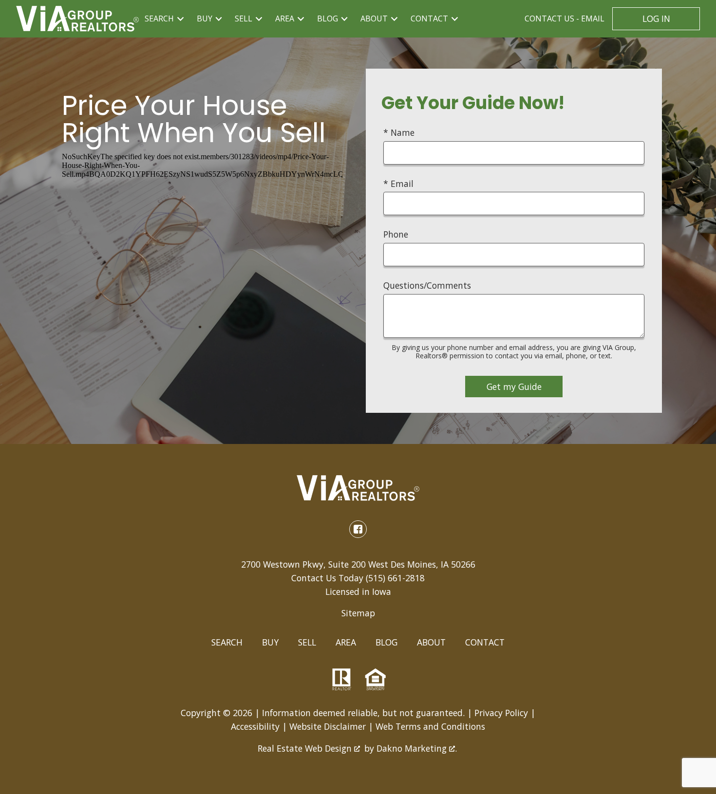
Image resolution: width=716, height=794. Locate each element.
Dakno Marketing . (417, 748)
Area (346, 642)
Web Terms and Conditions (430, 726)
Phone (395, 234)
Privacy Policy (501, 713)
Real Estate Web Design (306, 748)
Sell (307, 642)
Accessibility (255, 726)
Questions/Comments (427, 285)
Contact (485, 642)
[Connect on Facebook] (358, 529)
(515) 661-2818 (395, 578)
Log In (656, 18)
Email (564, 18)
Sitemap (358, 613)
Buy (270, 642)
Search (227, 642)
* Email (398, 183)
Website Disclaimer (327, 726)
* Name (399, 132)
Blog (386, 642)
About (431, 642)
